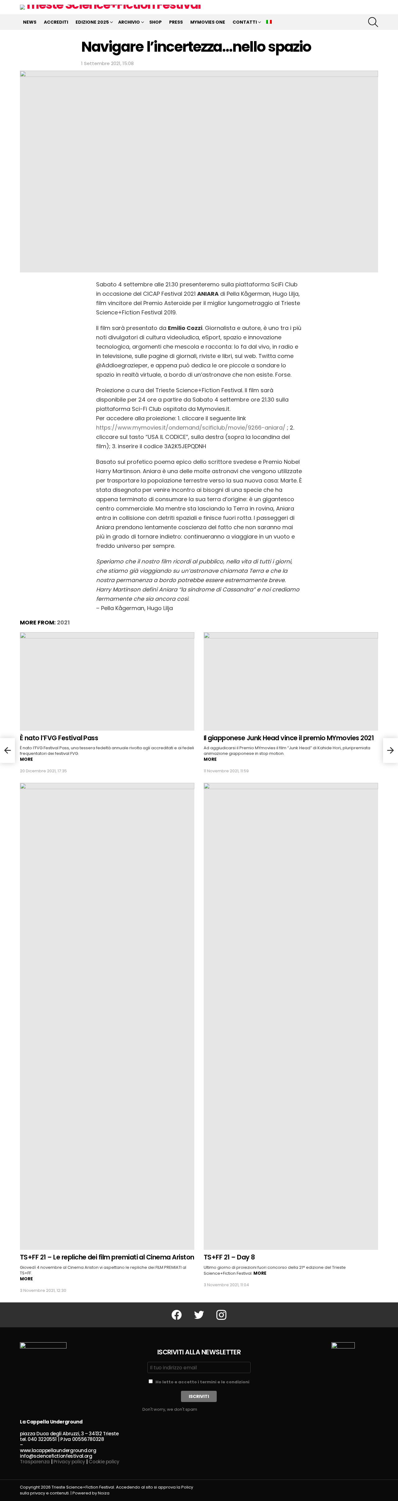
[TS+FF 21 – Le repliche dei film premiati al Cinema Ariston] (107, 1016)
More (26, 759)
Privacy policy (69, 1461)
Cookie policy (104, 1461)
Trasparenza (35, 1461)
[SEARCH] (373, 22)
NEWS (29, 22)
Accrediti (56, 22)
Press (176, 22)
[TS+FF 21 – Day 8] (291, 1016)
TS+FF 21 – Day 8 (229, 1257)
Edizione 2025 (92, 22)
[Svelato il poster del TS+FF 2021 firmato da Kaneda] (7, 750)
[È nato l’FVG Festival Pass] (107, 681)
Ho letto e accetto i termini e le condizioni (202, 1382)
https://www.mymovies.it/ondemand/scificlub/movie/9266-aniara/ (191, 427)
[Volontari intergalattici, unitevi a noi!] (390, 750)
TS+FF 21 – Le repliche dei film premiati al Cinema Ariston (107, 1257)
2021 (63, 622)
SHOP (155, 22)
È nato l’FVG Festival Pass (59, 737)
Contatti (245, 22)
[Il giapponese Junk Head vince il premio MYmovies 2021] (291, 681)
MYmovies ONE (207, 22)
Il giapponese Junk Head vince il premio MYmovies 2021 (289, 737)
